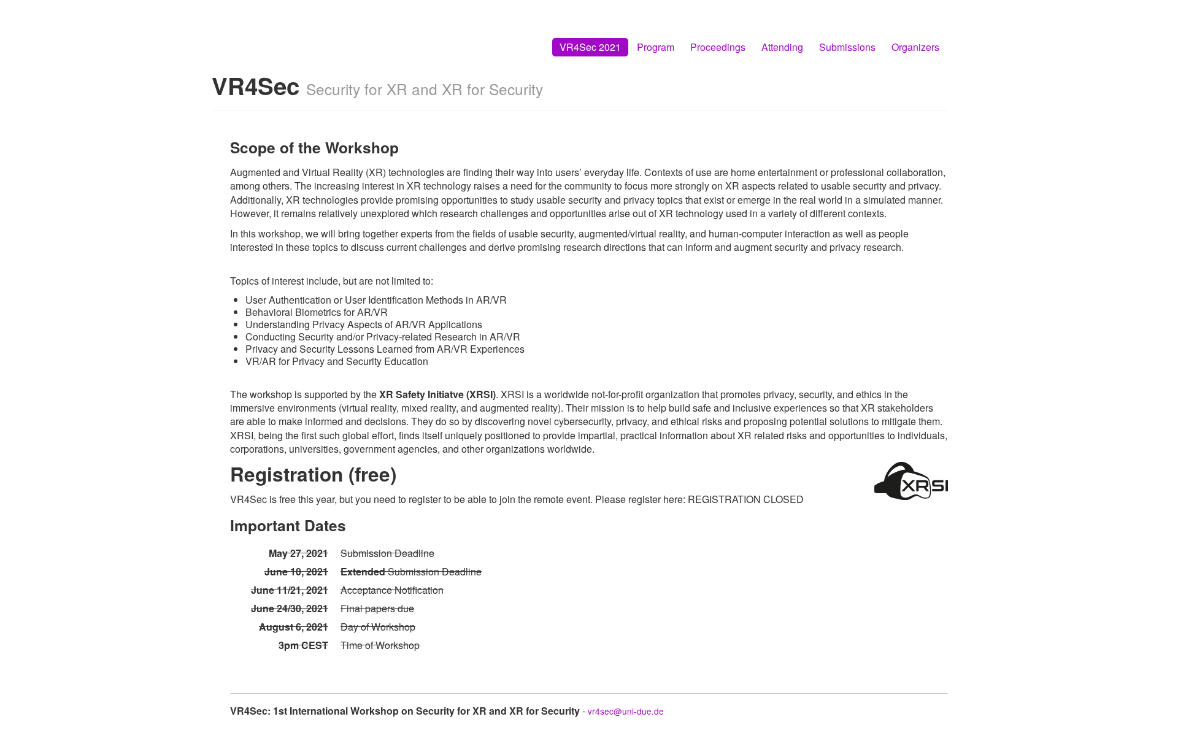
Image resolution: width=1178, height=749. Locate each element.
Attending (782, 47)
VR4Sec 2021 (590, 47)
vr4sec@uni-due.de (626, 711)
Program (655, 47)
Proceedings (717, 47)
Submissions (847, 47)
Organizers (915, 47)
